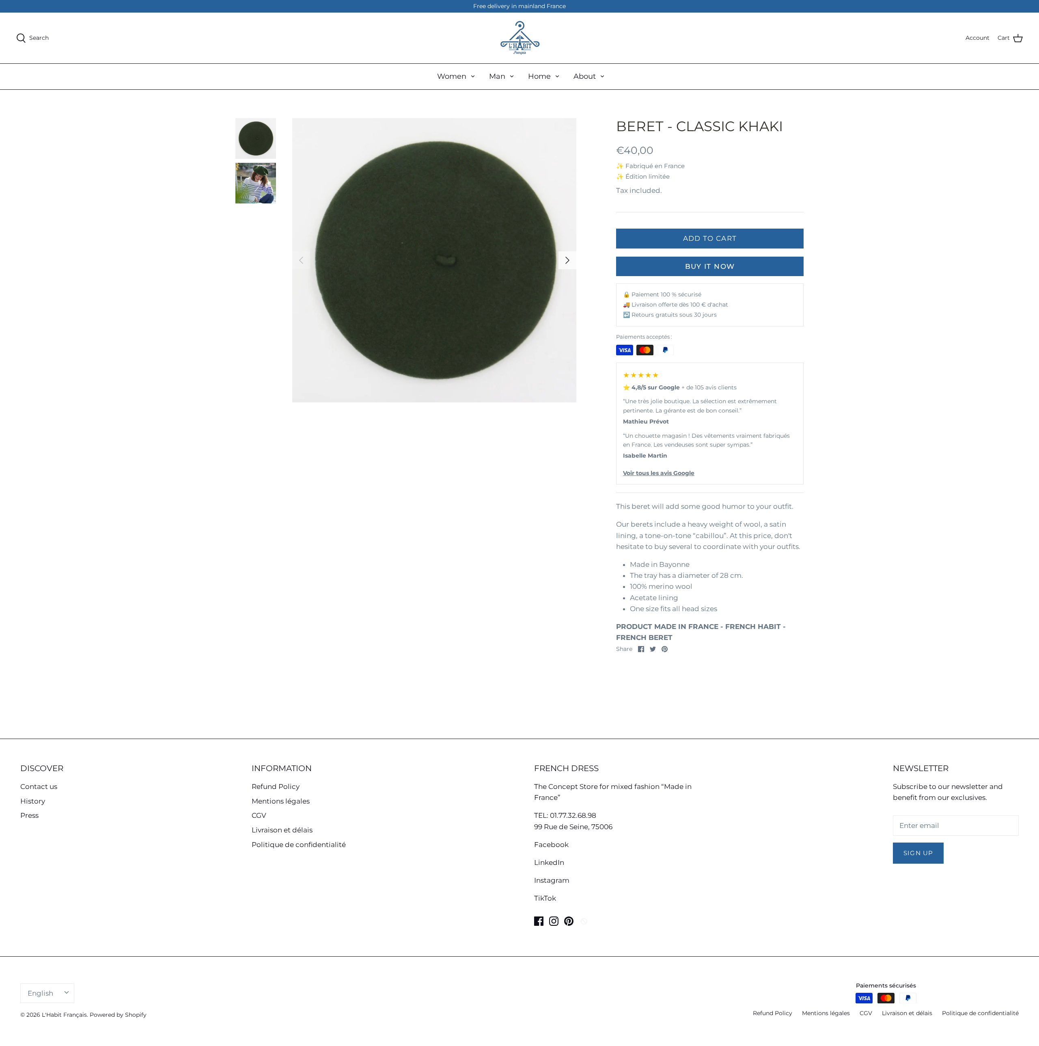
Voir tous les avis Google (658, 473)
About (584, 76)
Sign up (918, 853)
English (40, 993)
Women (451, 76)
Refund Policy (276, 786)
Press (29, 815)
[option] (434, 260)
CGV (259, 815)
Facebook (551, 845)
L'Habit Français (64, 1014)
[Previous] (301, 260)
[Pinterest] (568, 921)
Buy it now (710, 266)
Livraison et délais (282, 830)
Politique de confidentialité (299, 845)
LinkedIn (549, 862)
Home (539, 76)
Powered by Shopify (118, 1014)
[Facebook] (538, 921)
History (32, 801)
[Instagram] (553, 921)
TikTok (545, 898)
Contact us (38, 786)
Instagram (551, 880)
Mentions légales (281, 801)
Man (497, 76)
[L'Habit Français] (519, 38)
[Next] (567, 260)
